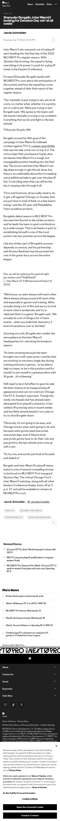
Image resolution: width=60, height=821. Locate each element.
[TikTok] (13, 705)
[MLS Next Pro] (6, 4)
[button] (55, 4)
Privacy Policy (15, 770)
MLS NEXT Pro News (31, 511)
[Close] (56, 746)
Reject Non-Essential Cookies (30, 807)
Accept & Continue (30, 815)
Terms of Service (38, 776)
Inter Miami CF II (13, 517)
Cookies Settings (48, 725)
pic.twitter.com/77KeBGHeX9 (20, 277)
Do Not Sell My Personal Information (19, 793)
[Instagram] (5, 705)
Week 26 (9, 511)
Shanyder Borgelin (39, 517)
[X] (21, 705)
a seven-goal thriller (43, 146)
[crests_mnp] (4, 715)
